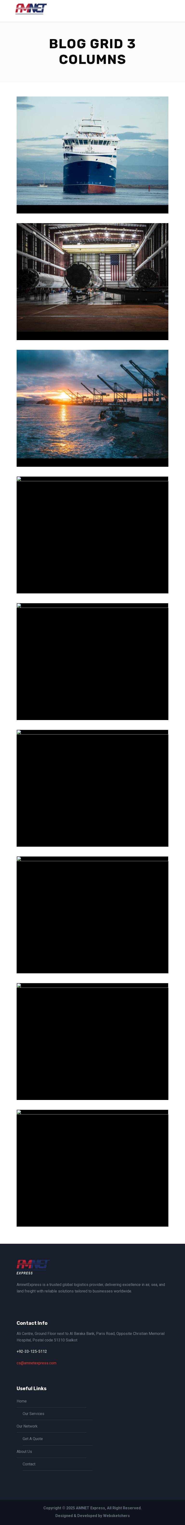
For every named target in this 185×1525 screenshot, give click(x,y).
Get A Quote (33, 1438)
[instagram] (25, 1302)
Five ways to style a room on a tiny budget (94, 944)
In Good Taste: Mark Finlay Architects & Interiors (94, 184)
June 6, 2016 (86, 192)
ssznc (112, 192)
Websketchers (116, 1515)
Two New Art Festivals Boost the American (94, 564)
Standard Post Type (94, 1198)
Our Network (27, 1426)
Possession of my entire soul (94, 311)
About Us (24, 1451)
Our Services (33, 1413)
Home (22, 1401)
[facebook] (18, 1302)
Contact (29, 1464)
